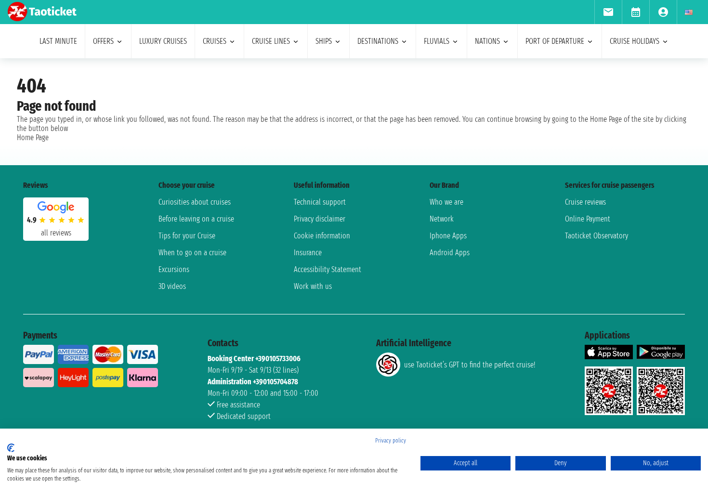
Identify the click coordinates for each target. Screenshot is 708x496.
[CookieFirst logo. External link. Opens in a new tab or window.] (10, 448)
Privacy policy (390, 440)
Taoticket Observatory (596, 235)
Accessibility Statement (327, 269)
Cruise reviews (585, 202)
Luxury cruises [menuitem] (163, 41)
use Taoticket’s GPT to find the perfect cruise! (469, 364)
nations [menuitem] (487, 41)
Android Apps (450, 252)
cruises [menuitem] (214, 41)
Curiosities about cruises (194, 202)
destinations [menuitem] (377, 41)
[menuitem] (608, 12)
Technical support (320, 202)
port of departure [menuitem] (554, 41)
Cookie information (322, 235)
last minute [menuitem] (58, 41)
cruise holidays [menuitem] (634, 41)
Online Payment (587, 218)
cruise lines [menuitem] (271, 41)
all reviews (56, 232)
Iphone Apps (448, 235)
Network (442, 218)
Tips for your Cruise (186, 235)
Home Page (33, 137)
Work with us (313, 286)
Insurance (308, 252)
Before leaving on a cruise (196, 218)
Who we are (446, 202)
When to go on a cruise (192, 252)
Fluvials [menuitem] (436, 41)
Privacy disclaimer (319, 218)
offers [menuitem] (103, 41)
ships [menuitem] (323, 41)
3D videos (172, 286)
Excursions (173, 269)
